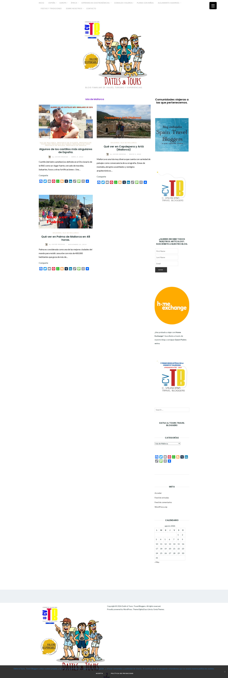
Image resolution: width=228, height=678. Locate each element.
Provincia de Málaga (55, 145)
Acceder (158, 493)
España (52, 3)
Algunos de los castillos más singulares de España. (65, 150)
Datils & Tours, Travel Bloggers (134, 606)
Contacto (91, 8)
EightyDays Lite (145, 609)
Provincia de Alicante (67, 142)
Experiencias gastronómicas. (96, 3)
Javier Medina (60, 157)
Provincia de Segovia (76, 145)
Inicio (41, 3)
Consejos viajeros (123, 3)
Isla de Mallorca (48, 142)
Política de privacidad (122, 673)
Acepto (99, 673)
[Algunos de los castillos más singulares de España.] (66, 121)
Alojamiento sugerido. (169, 3)
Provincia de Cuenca (62, 144)
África (74, 3)
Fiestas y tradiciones (51, 8)
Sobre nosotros (74, 8)
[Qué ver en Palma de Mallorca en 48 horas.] (66, 211)
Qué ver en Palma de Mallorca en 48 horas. (65, 238)
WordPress (127, 609)
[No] (224, 671)
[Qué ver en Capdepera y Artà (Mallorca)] (124, 121)
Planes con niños (145, 3)
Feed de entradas (162, 498)
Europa (63, 3)
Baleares (115, 142)
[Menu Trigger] (213, 5)
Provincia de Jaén (81, 144)
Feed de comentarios (163, 502)
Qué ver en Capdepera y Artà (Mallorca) (124, 148)
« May (157, 562)
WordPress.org (161, 507)
